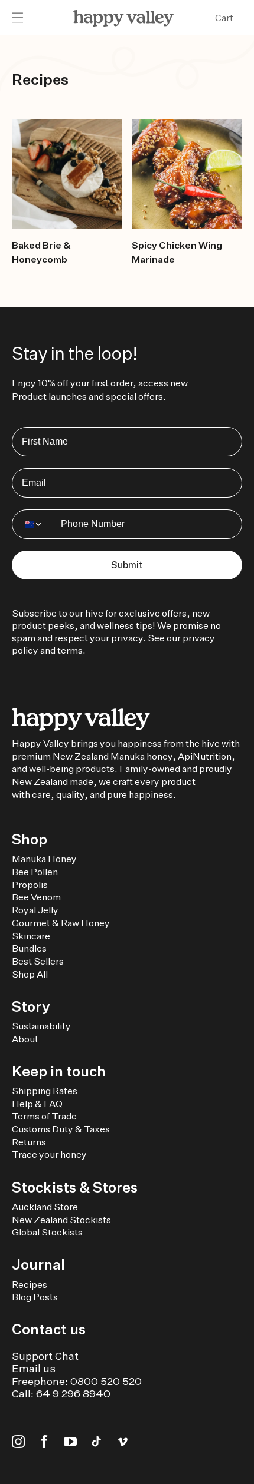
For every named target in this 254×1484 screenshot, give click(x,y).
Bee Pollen (35, 871)
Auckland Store (45, 1207)
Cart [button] (224, 18)
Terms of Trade (44, 1116)
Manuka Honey (44, 858)
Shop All (30, 974)
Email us (34, 1368)
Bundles (29, 948)
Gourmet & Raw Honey (61, 923)
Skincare (31, 936)
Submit (127, 565)
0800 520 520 (106, 1381)
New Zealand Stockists (61, 1219)
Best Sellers (38, 961)
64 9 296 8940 (73, 1393)
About (25, 1039)
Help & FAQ (37, 1103)
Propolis (30, 884)
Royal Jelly (35, 910)
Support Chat (45, 1356)
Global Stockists (47, 1232)
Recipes (29, 1284)
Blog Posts (35, 1297)
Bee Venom (36, 897)
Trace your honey (49, 1154)
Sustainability (41, 1026)
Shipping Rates (44, 1091)
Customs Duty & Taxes (61, 1129)
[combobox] (33, 524)
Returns (29, 1142)
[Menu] (18, 18)
